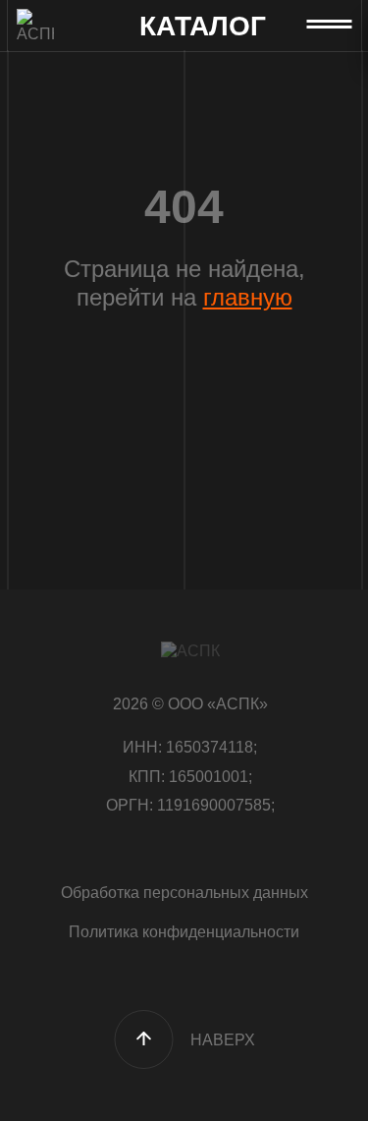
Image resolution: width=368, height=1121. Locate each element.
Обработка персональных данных (184, 892)
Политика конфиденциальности (184, 932)
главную (247, 297)
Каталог (202, 26)
